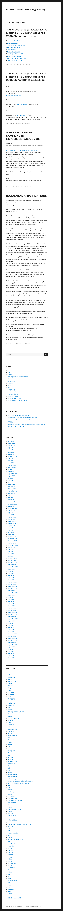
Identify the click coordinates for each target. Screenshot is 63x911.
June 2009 (11, 551)
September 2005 (13, 645)
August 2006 (12, 621)
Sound (10, 861)
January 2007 (12, 610)
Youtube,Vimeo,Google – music (17, 400)
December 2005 (12, 638)
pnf (9, 828)
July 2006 (11, 623)
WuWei (10, 891)
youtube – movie (13, 396)
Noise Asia (11, 385)
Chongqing (11, 699)
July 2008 (11, 571)
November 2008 (13, 562)
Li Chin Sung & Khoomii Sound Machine (20, 781)
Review (10, 841)
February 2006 (12, 634)
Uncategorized (17, 64)
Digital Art (11, 720)
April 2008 (11, 577)
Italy (9, 768)
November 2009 (13, 541)
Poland (10, 831)
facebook (10, 374)
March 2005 (11, 658)
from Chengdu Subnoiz (14, 56)
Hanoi (10, 753)
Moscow (10, 805)
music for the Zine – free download (19, 420)
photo (9, 387)
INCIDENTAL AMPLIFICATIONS (26, 195)
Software (10, 859)
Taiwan (10, 872)
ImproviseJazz (12, 761)
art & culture (12, 677)
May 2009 (11, 554)
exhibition (11, 731)
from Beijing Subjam (13, 52)
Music (10, 807)
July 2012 (10, 495)
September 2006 (13, 619)
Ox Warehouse (20, 115)
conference (11, 703)
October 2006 (12, 616)
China (9, 696)
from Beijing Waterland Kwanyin (17, 54)
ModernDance (12, 802)
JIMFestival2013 (12, 776)
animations (11, 675)
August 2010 (11, 525)
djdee (9, 722)
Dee (9, 714)
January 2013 (12, 486)
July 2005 (10, 649)
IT (8, 766)
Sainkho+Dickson (13, 844)
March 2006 (11, 632)
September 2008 (13, 567)
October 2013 (12, 471)
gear (9, 746)
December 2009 (12, 538)
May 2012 (10, 497)
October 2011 (11, 506)
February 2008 (12, 582)
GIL (9, 748)
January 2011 (11, 519)
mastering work (13, 792)
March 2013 (11, 484)
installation (11, 763)
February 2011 (12, 517)
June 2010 (11, 528)
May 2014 (10, 460)
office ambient (12, 820)
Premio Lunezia (13, 833)
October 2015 (12, 454)
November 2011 (12, 504)
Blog (9, 688)
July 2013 (10, 478)
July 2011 (10, 512)
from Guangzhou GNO (14, 47)
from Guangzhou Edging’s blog (16, 58)
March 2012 (11, 499)
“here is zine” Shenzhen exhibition (19, 415)
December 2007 (12, 586)
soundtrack (11, 867)
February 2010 (12, 536)
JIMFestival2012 (12, 774)
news (9, 818)
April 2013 (11, 482)
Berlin (10, 683)
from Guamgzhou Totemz (16, 60)
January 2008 (12, 584)
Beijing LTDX (12, 681)
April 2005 (11, 655)
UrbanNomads (12, 883)
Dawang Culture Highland (16, 712)
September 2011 (12, 508)
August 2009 (12, 547)
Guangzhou (11, 750)
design (10, 716)
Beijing (10, 679)
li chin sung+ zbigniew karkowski (18, 783)
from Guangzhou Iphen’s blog (16, 45)
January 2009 (12, 560)
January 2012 (12, 502)
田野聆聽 (10, 422)
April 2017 (11, 441)
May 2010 (10, 530)
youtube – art (12, 392)
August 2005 (11, 647)
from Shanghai (11, 49)
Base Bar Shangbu (21, 104)
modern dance (12, 798)
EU (8, 727)
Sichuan (10, 854)
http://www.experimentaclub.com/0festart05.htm (21, 150)
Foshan (10, 742)
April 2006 (11, 629)
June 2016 (10, 450)
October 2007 (12, 590)
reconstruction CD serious (16, 839)
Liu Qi (9, 787)
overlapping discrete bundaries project (20, 824)
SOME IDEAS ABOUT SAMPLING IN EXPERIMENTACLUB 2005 (23, 135)
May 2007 (11, 601)
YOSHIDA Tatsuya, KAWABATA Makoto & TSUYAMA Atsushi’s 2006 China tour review (26, 33)
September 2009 (13, 545)
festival (10, 733)
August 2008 (12, 569)
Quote (9, 835)
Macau (10, 789)
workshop (11, 889)
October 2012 (12, 489)
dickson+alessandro (14, 718)
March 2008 (11, 580)
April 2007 (11, 603)
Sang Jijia (11, 846)
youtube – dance (13, 394)
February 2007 (12, 608)
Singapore (11, 857)
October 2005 (12, 642)
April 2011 (11, 515)
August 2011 (11, 510)
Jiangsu (10, 772)
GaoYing (10, 744)
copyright (11, 705)
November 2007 (12, 588)
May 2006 (11, 627)
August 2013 (11, 476)
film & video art (12, 740)
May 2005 (11, 653)
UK (9, 876)
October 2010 (12, 523)
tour (9, 874)
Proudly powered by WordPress (33, 906)
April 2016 (11, 452)
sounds (10, 865)
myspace (10, 383)
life (9, 785)
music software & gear (15, 809)
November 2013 (12, 469)
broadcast (11, 692)
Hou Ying (10, 757)
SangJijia (10, 848)
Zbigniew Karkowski (14, 898)
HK (9, 755)
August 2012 (11, 493)
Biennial (10, 686)
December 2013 (12, 467)
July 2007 (10, 597)
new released (12, 815)
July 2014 (10, 458)
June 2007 (11, 599)
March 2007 (11, 606)
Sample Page (12, 389)
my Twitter (11, 381)
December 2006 (12, 612)
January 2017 (11, 445)
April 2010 (11, 532)
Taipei (10, 870)
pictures (10, 826)
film (9, 738)
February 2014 (12, 465)
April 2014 (11, 463)
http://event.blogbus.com (13, 95)
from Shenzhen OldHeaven (15, 41)
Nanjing (10, 813)
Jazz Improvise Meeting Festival (18, 376)
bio (9, 372)
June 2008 (11, 573)
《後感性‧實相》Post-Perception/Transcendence (22, 417)
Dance (10, 709)
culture (10, 707)
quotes (10, 837)
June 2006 (11, 625)
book (9, 690)
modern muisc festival (15, 800)
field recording (12, 735)
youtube (10, 896)
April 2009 (11, 556)
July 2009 (11, 549)
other (9, 822)
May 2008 (11, 575)
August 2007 (11, 595)
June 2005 (11, 651)
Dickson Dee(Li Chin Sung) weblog (25, 9)
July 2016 (10, 447)
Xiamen (10, 893)
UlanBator (11, 878)
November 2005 (12, 640)
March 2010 (11, 534)
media (10, 794)
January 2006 (12, 636)
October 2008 (12, 564)
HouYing (10, 759)
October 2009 (12, 543)
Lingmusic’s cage (12, 43)
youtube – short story (14, 398)
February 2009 (12, 558)
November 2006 (13, 614)
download (11, 725)
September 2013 (12, 473)
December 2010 (12, 521)
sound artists (12, 863)
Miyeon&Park (12, 796)
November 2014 (12, 456)
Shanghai (11, 850)
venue (9, 885)
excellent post (12, 729)
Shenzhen (11, 852)
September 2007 (13, 593)
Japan (9, 770)
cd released (11, 694)
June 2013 (10, 480)
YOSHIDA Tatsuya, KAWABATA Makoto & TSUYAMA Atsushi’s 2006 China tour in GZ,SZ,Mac (26, 76)
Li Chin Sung (12, 779)
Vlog (9, 887)
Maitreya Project (13, 379)
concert (10, 701)
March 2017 (11, 443)
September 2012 (12, 491)
